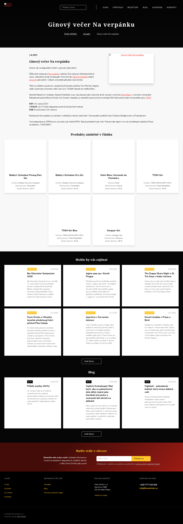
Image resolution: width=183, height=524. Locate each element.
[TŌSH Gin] (158, 157)
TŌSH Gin (157, 175)
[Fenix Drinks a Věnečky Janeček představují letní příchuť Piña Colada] (15, 317)
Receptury (132, 7)
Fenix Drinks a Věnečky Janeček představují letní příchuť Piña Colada (40, 320)
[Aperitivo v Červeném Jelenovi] (74, 317)
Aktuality (86, 34)
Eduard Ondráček (80, 77)
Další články (89, 361)
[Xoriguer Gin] (114, 212)
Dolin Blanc (126, 95)
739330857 (45, 125)
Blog (145, 7)
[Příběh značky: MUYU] (15, 386)
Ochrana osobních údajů (53, 493)
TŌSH (148, 98)
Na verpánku (53, 74)
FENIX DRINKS (70, 34)
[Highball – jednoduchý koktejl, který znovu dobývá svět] (133, 386)
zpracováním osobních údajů (148, 464)
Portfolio (118, 7)
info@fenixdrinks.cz (149, 488)
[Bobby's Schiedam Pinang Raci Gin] (25, 157)
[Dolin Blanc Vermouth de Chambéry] (114, 157)
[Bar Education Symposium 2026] (15, 274)
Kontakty (171, 7)
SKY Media (21, 517)
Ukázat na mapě (100, 495)
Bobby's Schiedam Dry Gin (69, 175)
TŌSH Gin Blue (69, 231)
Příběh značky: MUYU (38, 386)
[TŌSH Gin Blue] (69, 212)
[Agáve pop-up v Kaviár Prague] (74, 274)
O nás (105, 7)
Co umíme (8, 493)
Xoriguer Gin (113, 231)
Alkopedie (157, 7)
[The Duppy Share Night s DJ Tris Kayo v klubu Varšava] (133, 274)
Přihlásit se (139, 459)
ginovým (33, 80)
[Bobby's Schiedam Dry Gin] (69, 157)
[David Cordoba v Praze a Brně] (133, 317)
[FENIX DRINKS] (11, 7)
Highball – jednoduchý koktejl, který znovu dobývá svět (159, 389)
